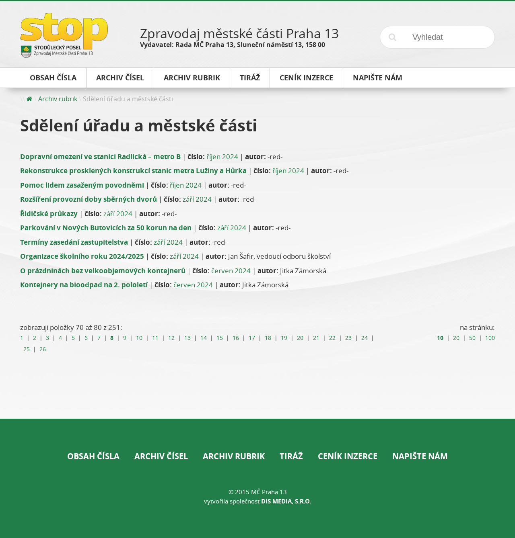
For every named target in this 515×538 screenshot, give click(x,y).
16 (236, 338)
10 (139, 338)
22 (332, 338)
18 (268, 338)
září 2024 (197, 199)
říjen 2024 (222, 156)
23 (348, 338)
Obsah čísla (93, 456)
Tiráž (291, 456)
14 (203, 338)
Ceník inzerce (347, 456)
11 (155, 338)
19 (284, 338)
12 (171, 338)
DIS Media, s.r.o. (286, 501)
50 (472, 338)
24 (364, 338)
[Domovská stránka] (30, 98)
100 (490, 338)
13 (187, 338)
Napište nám (420, 456)
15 (219, 338)
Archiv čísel (161, 456)
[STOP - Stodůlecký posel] (64, 54)
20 (300, 338)
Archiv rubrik (57, 98)
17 (252, 338)
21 (316, 338)
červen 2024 (231, 270)
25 (26, 349)
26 (42, 349)
